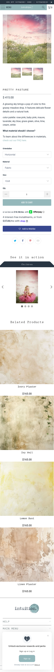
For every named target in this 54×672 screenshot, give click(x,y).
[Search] (43, 7)
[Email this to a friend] (38, 241)
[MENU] (1, 7)
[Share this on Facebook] (23, 241)
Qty (4, 188)
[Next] (49, 39)
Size (4, 175)
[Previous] (5, 39)
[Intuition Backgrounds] (27, 7)
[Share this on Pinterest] (30, 241)
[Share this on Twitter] (15, 241)
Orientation (7, 148)
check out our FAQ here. (15, 140)
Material (6, 162)
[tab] (27, 264)
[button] (27, 229)
